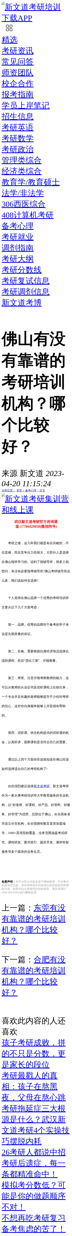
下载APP (17, 18)
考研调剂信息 (26, 291)
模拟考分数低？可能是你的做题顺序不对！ (34, 1196)
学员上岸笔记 (26, 105)
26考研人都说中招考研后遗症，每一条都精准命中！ (34, 1163)
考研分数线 (22, 269)
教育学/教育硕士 (31, 182)
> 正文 (41, 490)
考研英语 (18, 127)
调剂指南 (18, 247)
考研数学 (18, 138)
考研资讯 (18, 50)
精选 (10, 39)
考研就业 (18, 236)
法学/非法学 (23, 193)
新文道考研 (42, 786)
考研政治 (18, 149)
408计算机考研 (28, 215)
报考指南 (18, 94)
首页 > (20, 490)
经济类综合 (22, 171)
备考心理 (18, 226)
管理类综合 (22, 160)
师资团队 (18, 72)
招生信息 (18, 116)
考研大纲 (18, 258)
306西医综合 (24, 204)
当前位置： (9, 490)
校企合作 (18, 83)
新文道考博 (22, 302)
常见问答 (18, 61)
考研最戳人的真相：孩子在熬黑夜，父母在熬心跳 (34, 1086)
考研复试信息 (26, 280)
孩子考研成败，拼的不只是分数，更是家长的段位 (34, 1053)
